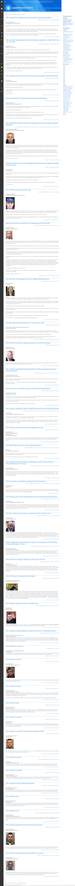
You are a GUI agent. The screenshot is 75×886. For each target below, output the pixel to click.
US (71, 112)
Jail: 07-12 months (48, 36)
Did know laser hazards (55, 447)
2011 (64, 78)
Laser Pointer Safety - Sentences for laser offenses (15, 14)
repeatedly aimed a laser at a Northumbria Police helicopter (39, 693)
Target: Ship (65, 110)
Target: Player (65, 109)
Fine (49, 390)
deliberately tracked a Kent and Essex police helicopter (27, 709)
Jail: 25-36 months (66, 96)
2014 (64, 74)
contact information (22, 882)
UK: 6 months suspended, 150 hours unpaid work (22, 603)
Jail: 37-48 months (66, 98)
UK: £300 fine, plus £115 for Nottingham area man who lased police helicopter (31, 497)
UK (45, 36)
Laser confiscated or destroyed (44, 447)
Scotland (64, 103)
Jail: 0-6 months (49, 72)
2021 (64, 66)
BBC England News (11, 118)
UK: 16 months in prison (14, 770)
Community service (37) (67, 34)
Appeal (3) (65, 30)
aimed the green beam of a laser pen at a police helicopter (28, 330)
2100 (64, 65)
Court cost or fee (53, 390)
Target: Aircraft (57, 36)
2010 (64, 79)
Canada (68, 89)
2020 (64, 67)
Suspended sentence (40, 483)
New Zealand (65, 101)
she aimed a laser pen (28, 472)
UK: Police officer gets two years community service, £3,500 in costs (28, 513)
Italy (64, 93)
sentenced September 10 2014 (15, 416)
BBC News (10, 70)
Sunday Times (12, 317)
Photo (54, 275)
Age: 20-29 (53, 119)
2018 (64, 70)
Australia (64, 89)
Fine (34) (65, 43)
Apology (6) (65, 29)
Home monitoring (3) (67, 45)
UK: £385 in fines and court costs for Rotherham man (23, 445)
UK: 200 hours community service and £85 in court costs (24, 853)
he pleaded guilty (41, 453)
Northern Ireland (66, 102)
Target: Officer (65, 108)
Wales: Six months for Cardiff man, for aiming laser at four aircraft (28, 223)
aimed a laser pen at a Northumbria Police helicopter (24, 750)
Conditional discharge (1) (68, 35)
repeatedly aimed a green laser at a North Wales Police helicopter (30, 550)
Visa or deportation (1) (67, 62)
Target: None (57, 319)
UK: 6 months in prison (13, 686)
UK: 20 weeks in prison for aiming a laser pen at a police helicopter (28, 343)
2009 (64, 80)
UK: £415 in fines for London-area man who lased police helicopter (28, 389)
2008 (64, 81)
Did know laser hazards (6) (68, 39)
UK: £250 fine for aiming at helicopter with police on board (25, 559)
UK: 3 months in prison (13, 717)
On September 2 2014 (10, 437)
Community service (52, 281)
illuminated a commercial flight (23, 803)
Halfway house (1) (66, 44)
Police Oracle (16, 158)
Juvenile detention (53, 785)
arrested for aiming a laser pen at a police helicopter (35, 653)
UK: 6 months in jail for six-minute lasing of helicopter (24, 825)
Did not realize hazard (56, 225)
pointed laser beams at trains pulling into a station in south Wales (28, 637)
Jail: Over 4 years (66, 100)
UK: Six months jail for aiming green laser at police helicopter (26, 98)
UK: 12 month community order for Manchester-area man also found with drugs (32, 409)
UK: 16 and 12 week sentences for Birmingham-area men (24, 428)
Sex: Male (57, 78)
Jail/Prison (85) (66, 48)
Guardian (11, 273)
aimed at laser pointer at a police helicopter (24, 777)
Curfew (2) (65, 38)
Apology (51, 225)
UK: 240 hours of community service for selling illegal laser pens (27, 279)
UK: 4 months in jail (12, 811)
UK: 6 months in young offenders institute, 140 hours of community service (31, 631)
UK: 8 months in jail (12, 703)
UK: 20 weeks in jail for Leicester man (18, 190)
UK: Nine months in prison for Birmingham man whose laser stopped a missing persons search (32, 164)
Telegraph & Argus (18, 70)
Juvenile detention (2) (67, 49)
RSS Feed (65, 114)
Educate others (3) (66, 42)
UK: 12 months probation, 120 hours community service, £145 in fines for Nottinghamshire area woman (30, 463)
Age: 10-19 (50, 642)
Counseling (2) (66, 36)
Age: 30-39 (53, 72)
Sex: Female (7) (66, 56)
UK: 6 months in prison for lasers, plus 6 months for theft (25, 731)
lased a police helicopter (18, 763)
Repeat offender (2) (67, 55)
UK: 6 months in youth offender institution (20, 783)
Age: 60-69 (70, 88)
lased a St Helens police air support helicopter (26, 817)
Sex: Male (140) (66, 57)
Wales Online (17, 273)
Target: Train (57, 642)
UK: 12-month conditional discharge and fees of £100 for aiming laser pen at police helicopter (31, 370)
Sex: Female (57, 281)
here (31, 118)
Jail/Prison (54, 78)
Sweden (68, 103)
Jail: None (48, 319)
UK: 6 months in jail (12, 796)
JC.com (37, 317)
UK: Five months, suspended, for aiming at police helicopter (26, 481)
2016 (64, 72)
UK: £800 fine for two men (14, 646)
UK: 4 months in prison (13, 659)
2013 (64, 76)
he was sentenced (11, 364)
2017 (64, 71)
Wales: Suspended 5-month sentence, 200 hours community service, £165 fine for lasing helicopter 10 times (31, 543)
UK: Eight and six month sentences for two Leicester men (25, 323)
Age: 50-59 (53, 36)
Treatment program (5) (67, 59)
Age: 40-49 (51, 319)
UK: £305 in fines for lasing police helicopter (20, 576)
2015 (64, 73)
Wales (43, 275)
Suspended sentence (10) (68, 58)
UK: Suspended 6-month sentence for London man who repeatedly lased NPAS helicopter (32, 124)
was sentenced (13, 396)
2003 (64, 83)
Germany (65, 92)
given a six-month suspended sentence (23, 624)
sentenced (12, 211)
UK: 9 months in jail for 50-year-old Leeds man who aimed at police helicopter (32, 76)
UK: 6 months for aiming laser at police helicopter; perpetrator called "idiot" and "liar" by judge (32, 41)
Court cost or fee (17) (67, 37)
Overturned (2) (66, 52)
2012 (64, 77)
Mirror (10, 158)
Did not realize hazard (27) (68, 41)
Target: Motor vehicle (67, 106)
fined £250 (21, 566)
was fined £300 (20, 504)
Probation (39, 465)
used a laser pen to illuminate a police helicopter (29, 790)
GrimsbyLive (10, 33)
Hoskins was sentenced (17, 489)
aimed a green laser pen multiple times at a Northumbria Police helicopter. (29, 723)
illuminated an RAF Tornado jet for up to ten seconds (27, 679)
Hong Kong (69, 92)
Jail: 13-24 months (66, 95)
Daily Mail (11, 93)
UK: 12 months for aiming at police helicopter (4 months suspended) (28, 18)
